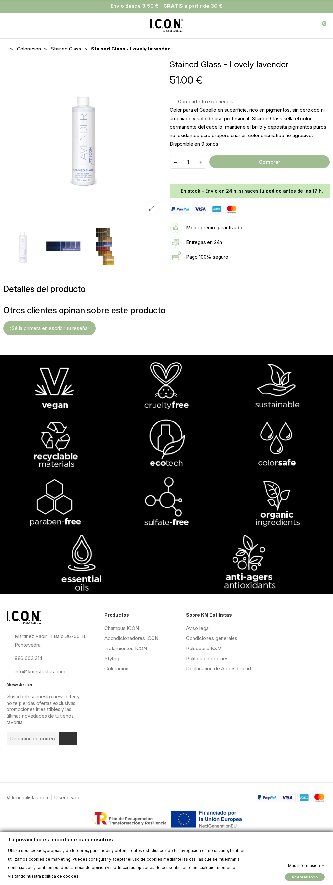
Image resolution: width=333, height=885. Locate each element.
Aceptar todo (304, 876)
